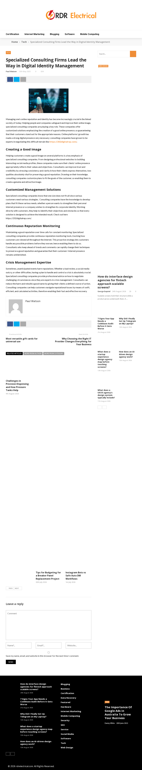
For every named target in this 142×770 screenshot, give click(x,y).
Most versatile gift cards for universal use (22, 340)
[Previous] (100, 407)
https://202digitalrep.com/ (63, 141)
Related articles (14, 353)
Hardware (66, 706)
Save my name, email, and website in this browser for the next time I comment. (42, 655)
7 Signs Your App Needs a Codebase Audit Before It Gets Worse (106, 323)
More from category (53, 353)
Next (17, 588)
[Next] (104, 407)
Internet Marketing (34, 34)
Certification (12, 34)
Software (70, 34)
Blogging (54, 34)
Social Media (67, 734)
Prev (11, 588)
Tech (8, 52)
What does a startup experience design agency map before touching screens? (105, 359)
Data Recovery (68, 697)
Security (65, 720)
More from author (33, 353)
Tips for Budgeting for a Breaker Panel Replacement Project (48, 575)
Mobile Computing (89, 34)
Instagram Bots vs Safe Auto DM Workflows (76, 575)
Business (65, 688)
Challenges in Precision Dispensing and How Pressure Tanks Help (17, 385)
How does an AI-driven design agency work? (127, 354)
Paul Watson (11, 71)
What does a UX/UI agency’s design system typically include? (106, 394)
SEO (63, 725)
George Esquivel (104, 291)
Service (64, 729)
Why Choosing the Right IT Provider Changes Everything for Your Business (73, 341)
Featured (65, 702)
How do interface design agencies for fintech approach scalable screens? (115, 282)
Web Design (103, 66)
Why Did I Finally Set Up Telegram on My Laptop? (127, 321)
